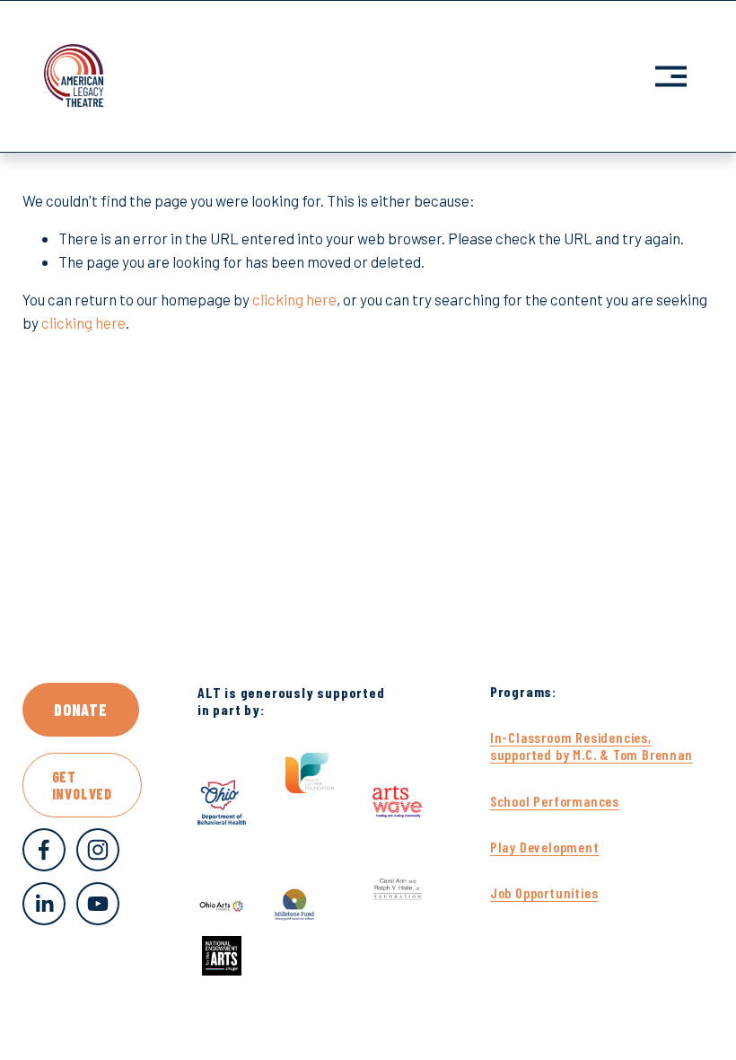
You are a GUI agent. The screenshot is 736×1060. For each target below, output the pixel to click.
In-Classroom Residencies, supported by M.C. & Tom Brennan (591, 746)
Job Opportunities (544, 892)
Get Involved (82, 785)
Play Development (545, 846)
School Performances (554, 800)
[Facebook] (44, 849)
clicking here (294, 299)
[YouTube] (97, 903)
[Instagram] (97, 849)
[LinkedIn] (44, 903)
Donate (81, 710)
